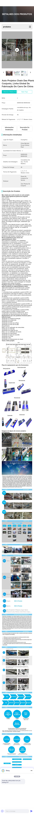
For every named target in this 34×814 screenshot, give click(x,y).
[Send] (31, 811)
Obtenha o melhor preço (10, 92)
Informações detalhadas (9, 128)
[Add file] (2, 811)
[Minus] (31, 770)
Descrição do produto (24, 128)
